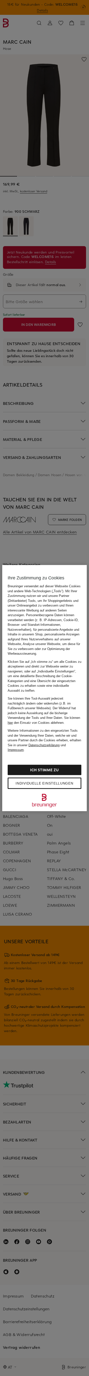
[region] (44, 688)
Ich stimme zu (44, 769)
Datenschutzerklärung (44, 745)
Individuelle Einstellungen (44, 783)
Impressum (16, 750)
